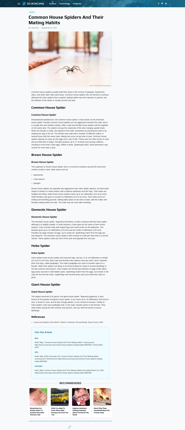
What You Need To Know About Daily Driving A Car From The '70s (59, 411)
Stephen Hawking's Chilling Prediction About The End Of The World (80, 411)
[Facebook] (158, 3)
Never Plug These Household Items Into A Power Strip (102, 410)
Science (52, 3)
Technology (64, 3)
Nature (31, 12)
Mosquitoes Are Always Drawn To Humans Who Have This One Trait (37, 411)
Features (77, 3)
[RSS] (165, 3)
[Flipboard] (162, 3)
